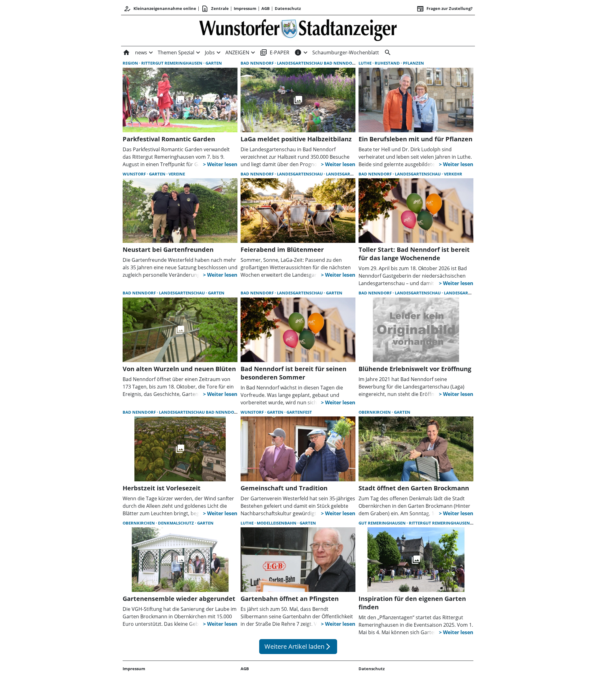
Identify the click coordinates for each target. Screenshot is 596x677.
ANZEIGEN (237, 52)
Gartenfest (299, 412)
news (141, 52)
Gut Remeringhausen (383, 523)
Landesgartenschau (300, 174)
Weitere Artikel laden (298, 646)
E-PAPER (274, 52)
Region (131, 63)
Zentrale (215, 8)
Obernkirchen (375, 412)
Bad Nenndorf (258, 63)
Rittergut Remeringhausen (172, 63)
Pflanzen (413, 63)
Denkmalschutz (176, 523)
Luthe (365, 63)
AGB (265, 8)
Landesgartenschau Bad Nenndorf (317, 63)
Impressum (245, 8)
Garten (213, 63)
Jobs (210, 52)
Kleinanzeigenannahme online (160, 8)
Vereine (177, 174)
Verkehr (453, 174)
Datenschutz (288, 8)
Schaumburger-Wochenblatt (345, 52)
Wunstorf (135, 174)
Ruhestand (388, 63)
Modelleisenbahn (277, 523)
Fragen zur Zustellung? (444, 8)
